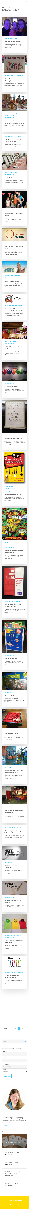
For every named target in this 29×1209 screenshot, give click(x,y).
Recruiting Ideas (8, 136)
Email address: (6, 1064)
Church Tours (7, 305)
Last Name (5, 1058)
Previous (5, 1028)
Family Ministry (13, 113)
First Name (5, 1051)
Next (4, 1031)
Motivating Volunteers (17, 75)
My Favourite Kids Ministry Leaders (13, 545)
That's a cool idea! (9, 117)
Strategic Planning (9, 115)
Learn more (5, 1125)
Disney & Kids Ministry (14, 601)
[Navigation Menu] (26, 2)
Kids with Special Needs (10, 38)
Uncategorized (8, 806)
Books (6, 486)
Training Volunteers (16, 243)
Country (4, 1069)
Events (6, 113)
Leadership (7, 75)
